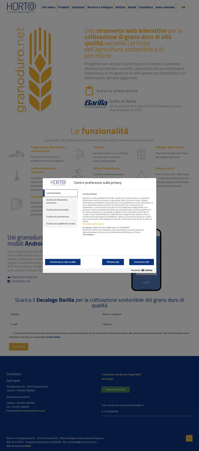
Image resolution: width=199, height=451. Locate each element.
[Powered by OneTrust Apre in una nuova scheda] (143, 271)
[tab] (60, 193)
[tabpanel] (118, 216)
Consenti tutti (141, 262)
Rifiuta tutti (113, 262)
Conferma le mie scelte (63, 262)
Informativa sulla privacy (93, 224)
